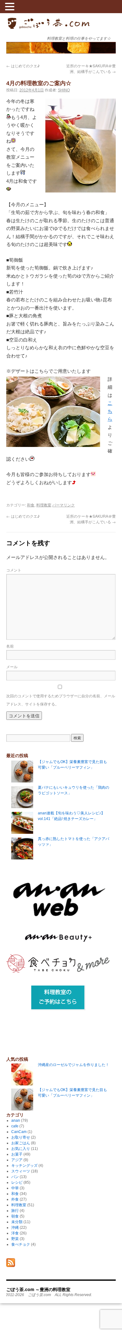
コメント (13, 569)
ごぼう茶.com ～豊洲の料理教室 (48, 28)
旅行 (15, 1210)
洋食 (15, 1233)
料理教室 (43, 504)
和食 (30, 504)
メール (12, 666)
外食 (15, 1199)
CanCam (19, 1132)
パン (15, 1177)
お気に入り (20, 1148)
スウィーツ (20, 1171)
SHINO (64, 90)
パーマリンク (63, 504)
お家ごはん (20, 1143)
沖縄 (15, 1227)
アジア (17, 1160)
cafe (14, 1126)
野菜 (15, 1239)
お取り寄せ (20, 1137)
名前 (10, 646)
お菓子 (17, 1154)
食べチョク (20, 1244)
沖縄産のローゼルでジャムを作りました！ (73, 1065)
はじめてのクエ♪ (23, 65)
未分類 (17, 1222)
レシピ (17, 1182)
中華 (15, 1188)
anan (15, 1120)
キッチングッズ (24, 1165)
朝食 (15, 1216)
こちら (110, 411)
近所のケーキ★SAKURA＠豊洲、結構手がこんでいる (91, 68)
